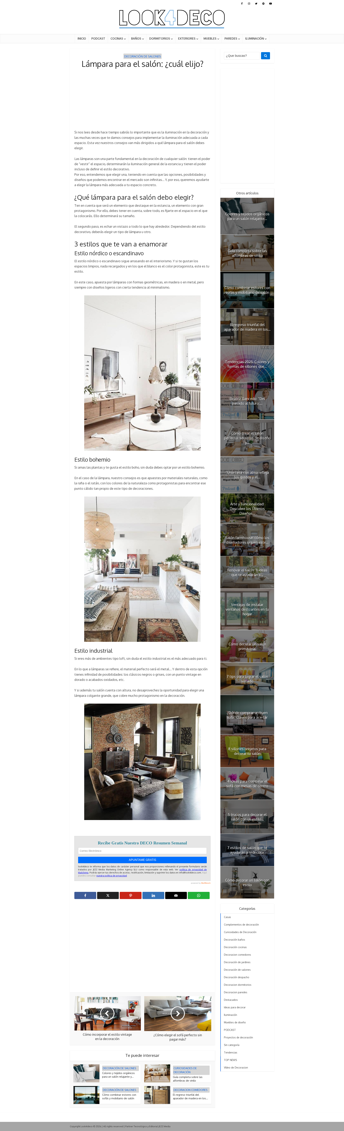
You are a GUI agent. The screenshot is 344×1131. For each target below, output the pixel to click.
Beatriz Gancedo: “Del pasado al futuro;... (247, 401)
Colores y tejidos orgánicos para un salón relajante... (247, 216)
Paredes (230, 38)
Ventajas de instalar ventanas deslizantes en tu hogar (247, 609)
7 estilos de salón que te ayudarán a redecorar (247, 850)
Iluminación (254, 38)
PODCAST (98, 38)
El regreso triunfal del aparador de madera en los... (190, 1096)
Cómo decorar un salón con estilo (247, 882)
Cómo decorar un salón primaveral (247, 646)
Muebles (210, 38)
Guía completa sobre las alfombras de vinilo (187, 1078)
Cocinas (117, 38)
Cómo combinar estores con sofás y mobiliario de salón (119, 1096)
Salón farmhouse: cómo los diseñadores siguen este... (247, 540)
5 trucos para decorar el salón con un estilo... (247, 816)
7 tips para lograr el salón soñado (247, 678)
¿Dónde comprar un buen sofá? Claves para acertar (247, 715)
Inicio (82, 38)
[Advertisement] (142, 99)
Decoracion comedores (190, 1090)
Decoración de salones (142, 56)
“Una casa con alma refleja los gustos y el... (247, 474)
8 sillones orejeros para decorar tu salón (247, 751)
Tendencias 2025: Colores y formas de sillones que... (247, 364)
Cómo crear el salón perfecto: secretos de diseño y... (247, 438)
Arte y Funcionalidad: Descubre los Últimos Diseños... (247, 509)
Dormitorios (159, 38)
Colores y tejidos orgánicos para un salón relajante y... (118, 1074)
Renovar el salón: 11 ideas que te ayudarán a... (247, 572)
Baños (136, 38)
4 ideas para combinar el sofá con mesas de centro (247, 783)
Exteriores (186, 38)
